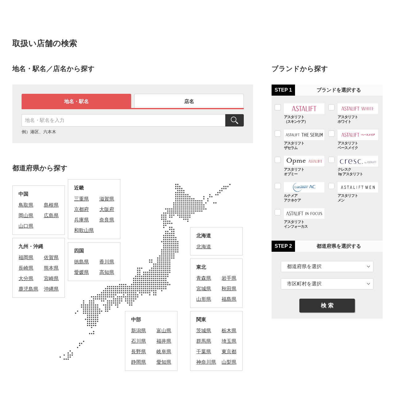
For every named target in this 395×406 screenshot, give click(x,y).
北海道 (203, 246)
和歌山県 (84, 230)
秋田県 (229, 288)
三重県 (81, 198)
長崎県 (26, 268)
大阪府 (106, 209)
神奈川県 (206, 362)
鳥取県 (26, 205)
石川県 (138, 341)
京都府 (81, 209)
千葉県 (203, 351)
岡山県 (26, 215)
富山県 (163, 330)
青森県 (203, 278)
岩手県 (229, 278)
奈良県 (106, 219)
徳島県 (81, 261)
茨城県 (203, 330)
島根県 (51, 205)
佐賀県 (51, 257)
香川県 (106, 261)
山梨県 (229, 362)
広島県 (51, 215)
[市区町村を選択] (327, 283)
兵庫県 (81, 219)
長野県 (138, 351)
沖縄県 (51, 289)
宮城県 (203, 288)
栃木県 (229, 330)
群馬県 (203, 341)
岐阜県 (163, 351)
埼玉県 (229, 341)
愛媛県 (81, 272)
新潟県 (138, 330)
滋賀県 (106, 198)
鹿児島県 (28, 289)
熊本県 (51, 268)
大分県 (26, 278)
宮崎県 (51, 278)
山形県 (203, 299)
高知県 (106, 272)
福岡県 (26, 257)
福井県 (163, 341)
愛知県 (163, 362)
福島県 (229, 299)
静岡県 (138, 362)
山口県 (26, 226)
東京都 (229, 351)
